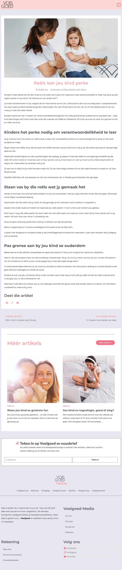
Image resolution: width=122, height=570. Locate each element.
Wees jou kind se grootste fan (27, 410)
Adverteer (69, 532)
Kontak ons (70, 527)
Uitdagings (45, 490)
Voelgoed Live (22, 490)
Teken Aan (7, 549)
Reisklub (72, 490)
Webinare (35, 490)
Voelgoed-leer (84, 490)
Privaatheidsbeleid (10, 560)
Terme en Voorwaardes (12, 554)
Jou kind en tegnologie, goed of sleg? (88, 410)
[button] (119, 5)
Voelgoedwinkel (98, 490)
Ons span (69, 521)
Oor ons (68, 516)
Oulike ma (43, 90)
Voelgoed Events (59, 490)
